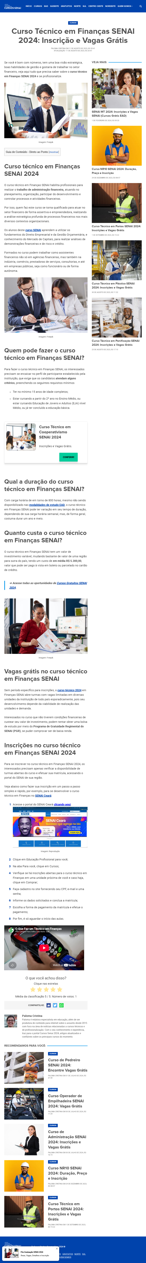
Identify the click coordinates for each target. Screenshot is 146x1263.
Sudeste (54, 6)
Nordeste (110, 6)
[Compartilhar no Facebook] (48, 1005)
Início (29, 6)
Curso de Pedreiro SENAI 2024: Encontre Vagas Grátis (67, 1065)
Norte (77, 6)
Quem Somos (124, 6)
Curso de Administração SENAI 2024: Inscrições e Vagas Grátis (67, 1140)
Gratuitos (66, 6)
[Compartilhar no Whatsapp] (61, 1005)
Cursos (38, 6)
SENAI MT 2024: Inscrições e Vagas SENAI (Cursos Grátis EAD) (115, 114)
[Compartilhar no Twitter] (55, 1005)
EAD (46, 6)
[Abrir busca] (141, 6)
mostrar (53, 152)
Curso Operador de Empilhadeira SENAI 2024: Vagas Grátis (66, 1101)
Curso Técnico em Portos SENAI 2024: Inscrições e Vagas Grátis (66, 1212)
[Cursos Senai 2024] (12, 7)
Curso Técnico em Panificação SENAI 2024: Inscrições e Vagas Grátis (115, 343)
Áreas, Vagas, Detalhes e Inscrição (35, 1255)
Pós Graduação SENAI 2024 (32, 1252)
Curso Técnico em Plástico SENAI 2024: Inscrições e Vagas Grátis (113, 285)
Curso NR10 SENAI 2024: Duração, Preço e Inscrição (67, 1173)
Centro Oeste (95, 6)
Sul (84, 6)
